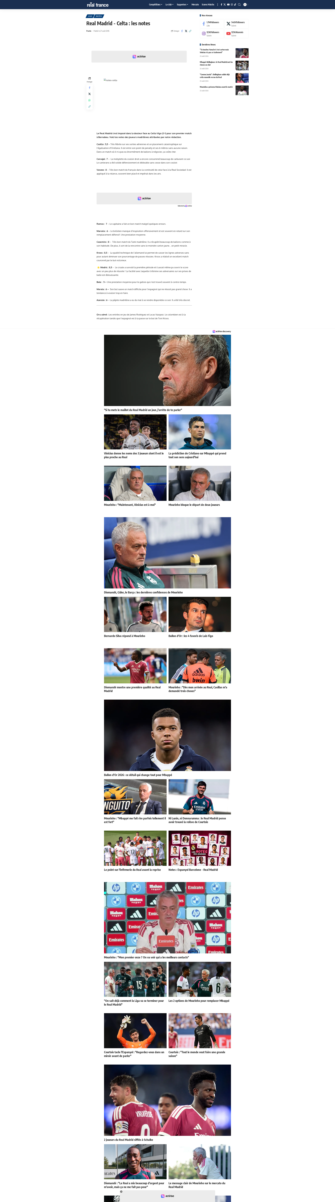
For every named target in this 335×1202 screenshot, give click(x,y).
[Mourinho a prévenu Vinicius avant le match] (242, 90)
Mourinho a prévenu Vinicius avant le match (216, 87)
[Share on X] (186, 31)
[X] (224, 5)
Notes (99, 16)
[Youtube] (237, 33)
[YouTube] (228, 5)
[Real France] (103, 4)
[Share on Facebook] (182, 31)
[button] (217, 4)
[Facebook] (221, 5)
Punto (88, 31)
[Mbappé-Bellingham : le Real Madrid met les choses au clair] (242, 65)
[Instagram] (231, 5)
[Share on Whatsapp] (89, 100)
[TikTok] (235, 5)
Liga (90, 16)
